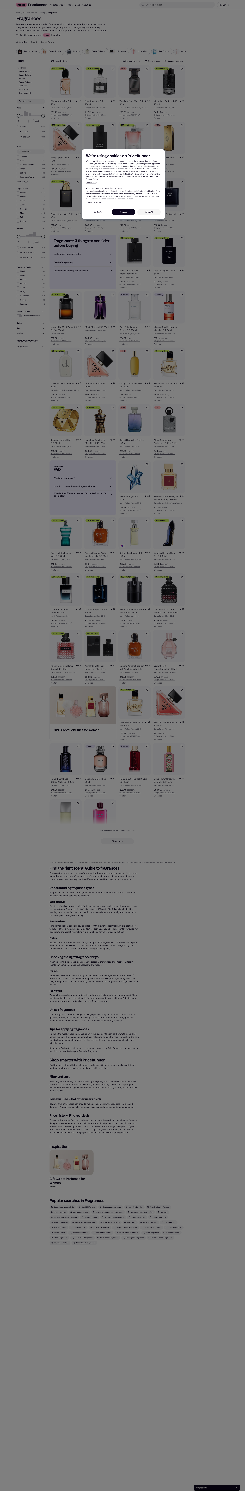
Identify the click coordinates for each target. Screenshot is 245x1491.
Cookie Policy (91, 183)
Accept (123, 212)
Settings (97, 212)
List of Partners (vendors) (96, 202)
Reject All (149, 212)
